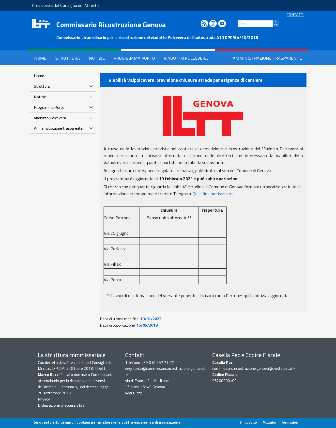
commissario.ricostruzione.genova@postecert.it (253, 368)
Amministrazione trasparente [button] (267, 58)
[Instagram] (213, 24)
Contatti (295, 14)
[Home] (41, 23)
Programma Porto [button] (134, 58)
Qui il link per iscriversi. (214, 193)
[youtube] (222, 24)
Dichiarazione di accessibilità (61, 405)
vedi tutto (133, 393)
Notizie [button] (97, 58)
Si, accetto (248, 422)
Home (39, 76)
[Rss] (204, 24)
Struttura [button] (67, 58)
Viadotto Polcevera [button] (186, 58)
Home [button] (40, 58)
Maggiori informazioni (281, 422)
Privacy (44, 399)
